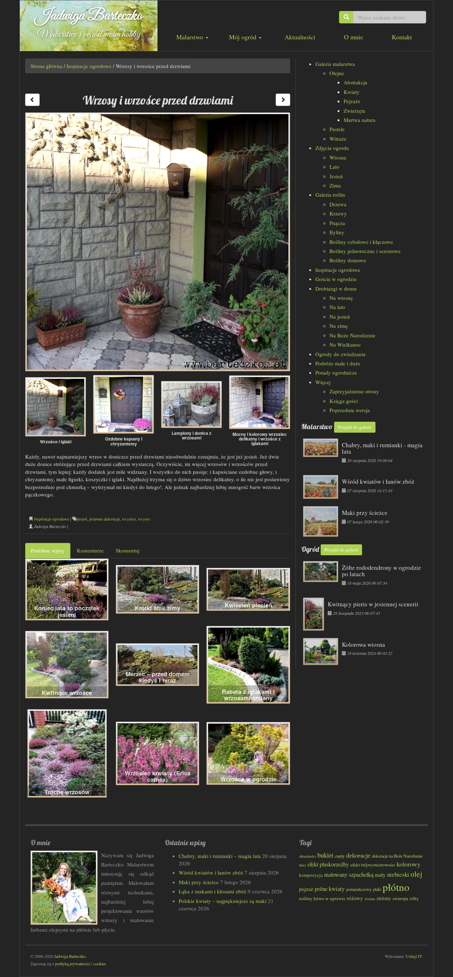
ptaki (377, 889)
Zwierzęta (354, 110)
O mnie (353, 37)
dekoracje (358, 855)
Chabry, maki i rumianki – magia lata (220, 855)
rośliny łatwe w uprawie (322, 898)
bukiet (325, 855)
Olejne (336, 73)
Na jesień (339, 316)
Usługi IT (414, 956)
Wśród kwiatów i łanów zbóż (211, 872)
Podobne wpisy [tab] (48, 550)
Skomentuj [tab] (127, 550)
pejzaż (306, 888)
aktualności (307, 856)
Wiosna (337, 157)
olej (416, 874)
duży (302, 865)
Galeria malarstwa (335, 63)
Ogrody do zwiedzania (340, 354)
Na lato (337, 306)
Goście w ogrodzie (336, 278)
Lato (334, 166)
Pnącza (337, 222)
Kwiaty (352, 91)
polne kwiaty (330, 889)
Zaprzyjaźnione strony (354, 391)
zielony (384, 898)
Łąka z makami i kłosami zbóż (212, 891)
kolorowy (408, 864)
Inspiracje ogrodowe (89, 65)
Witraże (337, 138)
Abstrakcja (355, 82)
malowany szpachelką (348, 874)
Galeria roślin (330, 194)
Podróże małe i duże (337, 363)
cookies (99, 963)
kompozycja (311, 875)
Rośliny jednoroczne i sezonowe (365, 250)
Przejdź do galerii (355, 427)
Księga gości (343, 400)
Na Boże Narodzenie (352, 335)
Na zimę (338, 325)
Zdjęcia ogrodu (332, 147)
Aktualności (300, 37)
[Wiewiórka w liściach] (32, 100)
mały (380, 874)
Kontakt (402, 37)
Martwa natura (359, 119)
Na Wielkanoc (345, 344)
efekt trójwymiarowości (372, 864)
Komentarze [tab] (90, 550)
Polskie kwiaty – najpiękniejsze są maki (222, 900)
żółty (414, 898)
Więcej (323, 382)
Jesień (336, 176)
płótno (396, 887)
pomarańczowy (359, 889)
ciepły (340, 856)
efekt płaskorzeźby (328, 864)
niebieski (398, 874)
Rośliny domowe (347, 260)
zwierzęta (400, 898)
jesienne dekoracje (104, 519)
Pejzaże (352, 101)
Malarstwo (190, 37)
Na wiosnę (341, 297)
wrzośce (129, 519)
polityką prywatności (72, 963)
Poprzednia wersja (349, 410)
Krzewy (338, 213)
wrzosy (144, 519)
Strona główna (46, 65)
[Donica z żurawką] (283, 100)
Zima (335, 185)
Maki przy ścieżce (199, 882)
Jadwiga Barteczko (88, 16)
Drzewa (337, 204)
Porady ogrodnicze (336, 372)
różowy (355, 898)
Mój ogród (243, 37)
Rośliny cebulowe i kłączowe (361, 241)
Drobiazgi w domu (336, 288)
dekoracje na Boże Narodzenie (397, 856)
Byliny (336, 232)
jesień (82, 519)
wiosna (370, 898)
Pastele (337, 129)
